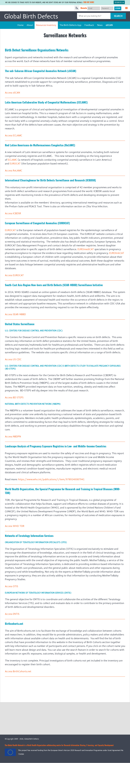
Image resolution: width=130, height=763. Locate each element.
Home (20, 25)
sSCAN (109, 25)
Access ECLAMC (13, 135)
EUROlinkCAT (116, 253)
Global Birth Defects (31, 16)
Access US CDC (13, 359)
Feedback (89, 25)
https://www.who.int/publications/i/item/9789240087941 (51, 479)
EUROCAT (15, 163)
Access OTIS (11, 586)
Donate (84, 8)
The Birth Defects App (70, 25)
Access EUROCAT (14, 275)
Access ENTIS (12, 614)
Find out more (88, 2)
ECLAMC (12, 159)
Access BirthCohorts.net (18, 671)
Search (118, 16)
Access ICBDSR (13, 213)
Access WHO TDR (14, 526)
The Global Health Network (25, 8)
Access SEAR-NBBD (15, 314)
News (100, 25)
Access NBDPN (13, 436)
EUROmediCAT (86, 249)
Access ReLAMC (13, 170)
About (30, 25)
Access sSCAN (12, 92)
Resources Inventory (46, 25)
